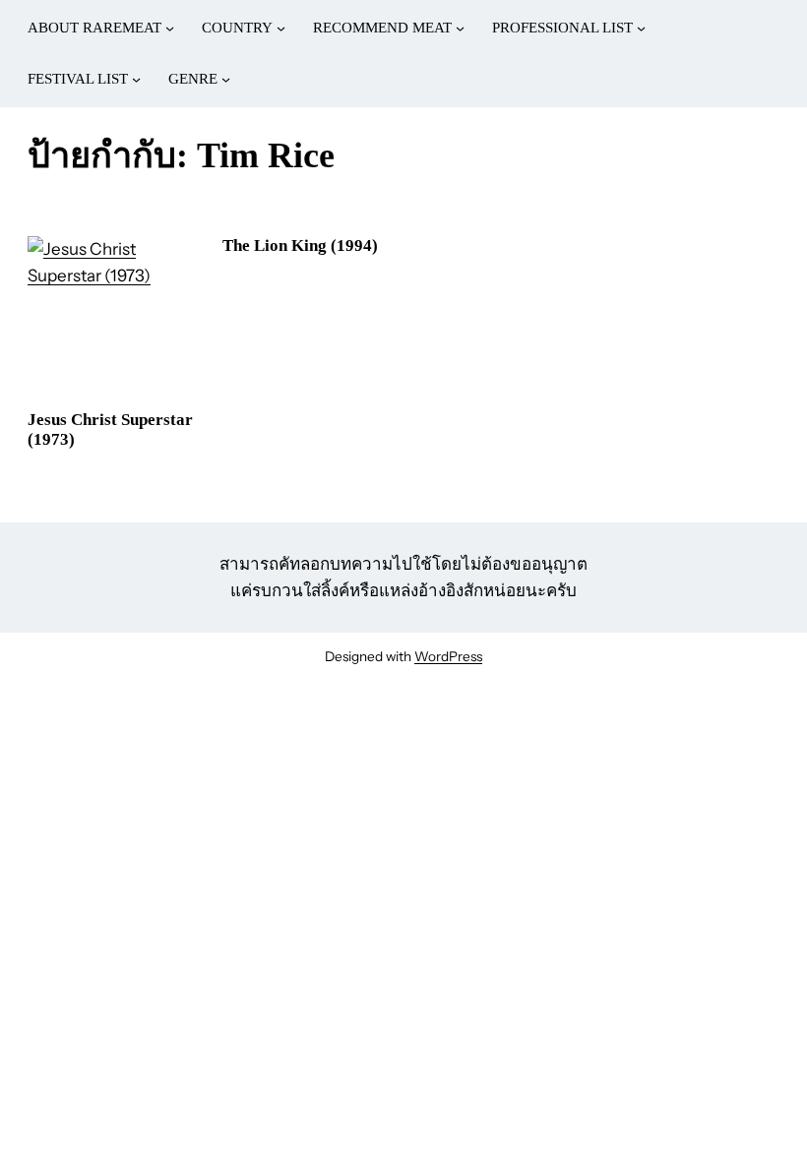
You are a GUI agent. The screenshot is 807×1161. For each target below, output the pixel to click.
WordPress (448, 656)
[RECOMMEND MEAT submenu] (460, 28)
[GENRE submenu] (225, 79)
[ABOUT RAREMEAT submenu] (169, 28)
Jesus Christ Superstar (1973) (110, 429)
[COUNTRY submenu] (281, 28)
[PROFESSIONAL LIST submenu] (641, 28)
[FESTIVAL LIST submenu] (136, 79)
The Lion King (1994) (300, 245)
